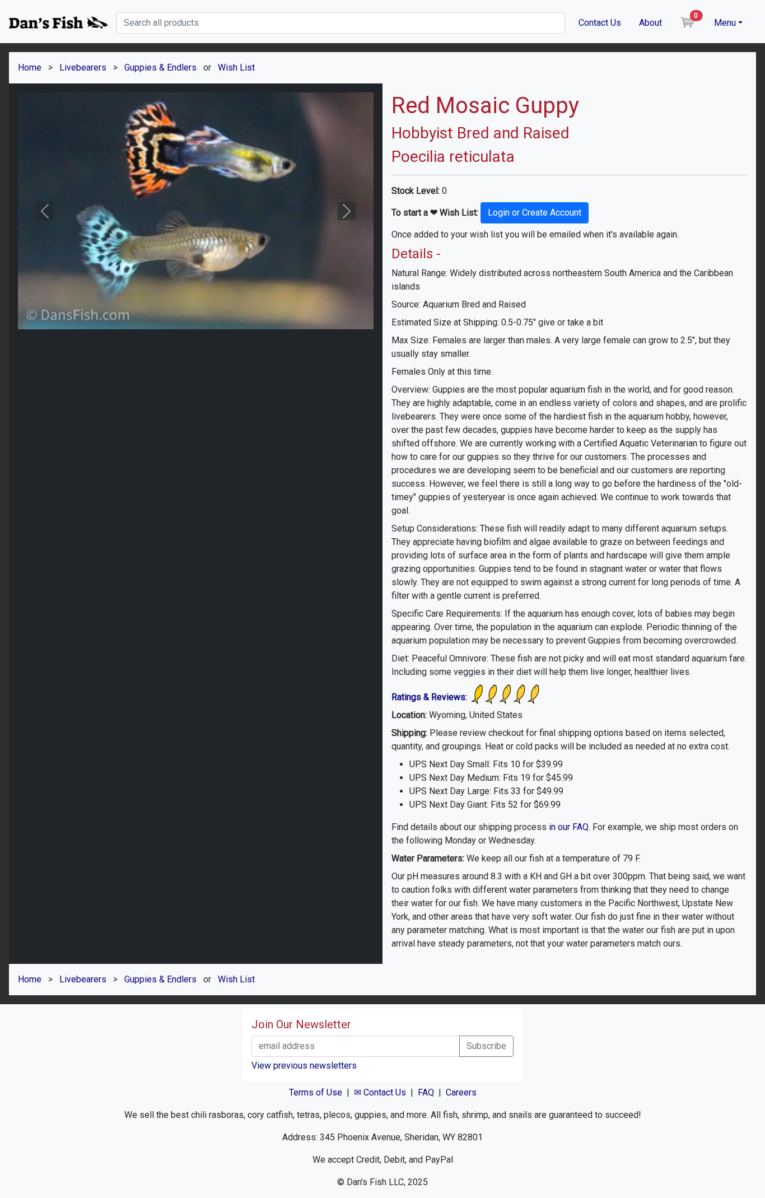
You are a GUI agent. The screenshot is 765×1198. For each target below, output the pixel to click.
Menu (725, 22)
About (650, 22)
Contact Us (600, 22)
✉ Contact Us (380, 1092)
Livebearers (82, 67)
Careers (461, 1092)
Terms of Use (315, 1092)
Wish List (236, 67)
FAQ (426, 1092)
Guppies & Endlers (160, 67)
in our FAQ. (569, 827)
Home (29, 67)
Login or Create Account (534, 212)
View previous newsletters (304, 1065)
